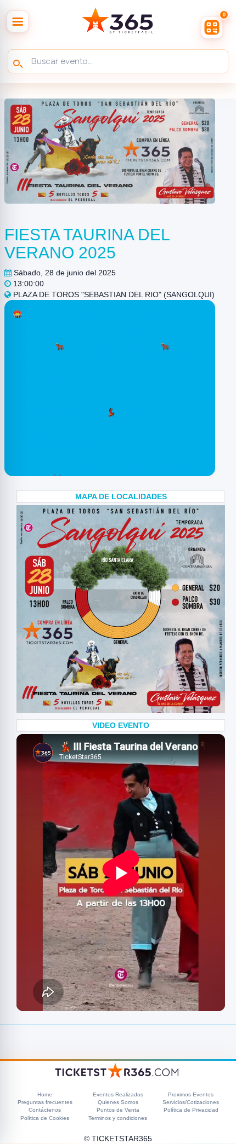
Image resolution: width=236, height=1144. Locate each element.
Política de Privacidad (191, 1110)
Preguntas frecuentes (45, 1102)
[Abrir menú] (18, 21)
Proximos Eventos (190, 1094)
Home (44, 1094)
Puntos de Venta (118, 1110)
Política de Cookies (44, 1118)
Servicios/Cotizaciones (190, 1102)
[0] (212, 27)
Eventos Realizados (118, 1094)
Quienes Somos (118, 1102)
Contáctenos (45, 1110)
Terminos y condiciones (117, 1118)
